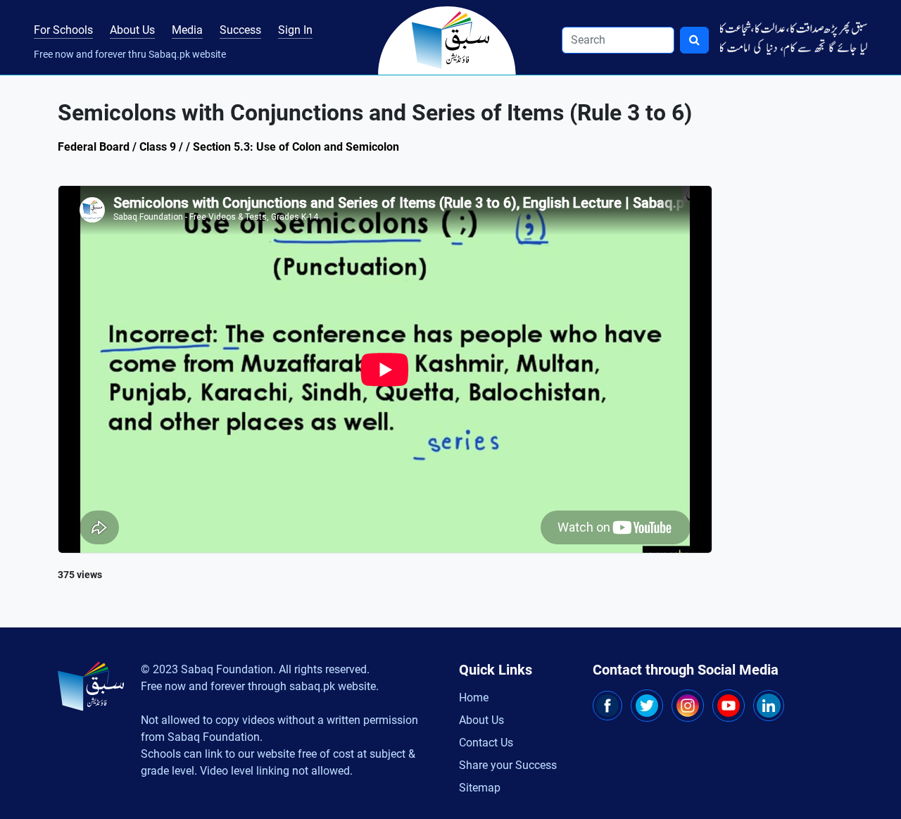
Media (187, 30)
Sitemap (479, 787)
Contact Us (486, 742)
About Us (132, 30)
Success (240, 30)
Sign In (295, 30)
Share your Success (508, 765)
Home (474, 697)
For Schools (63, 30)
